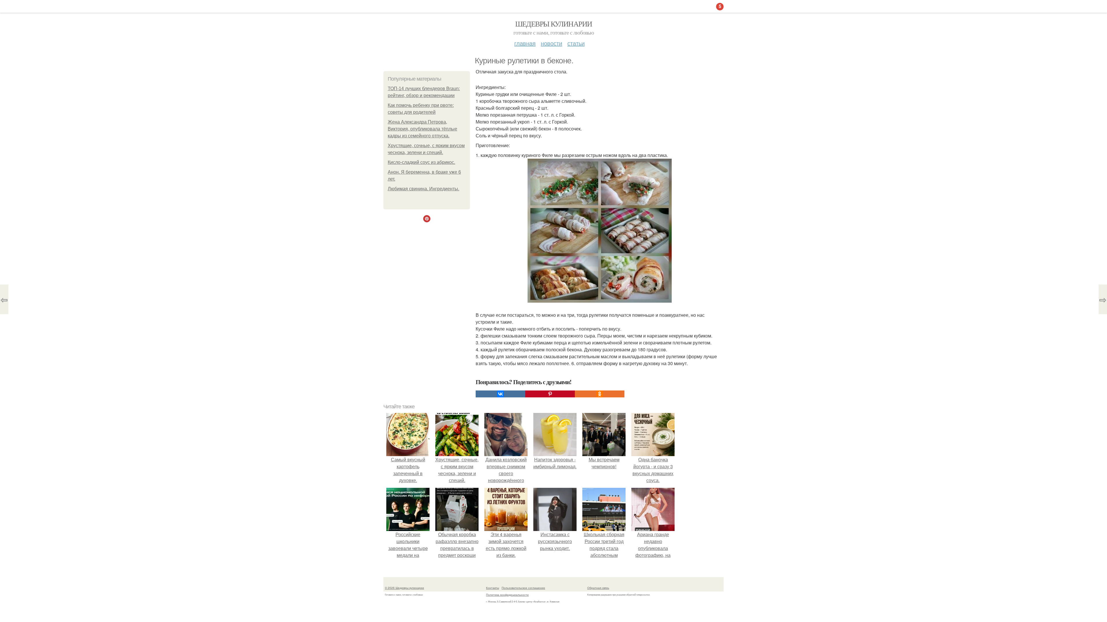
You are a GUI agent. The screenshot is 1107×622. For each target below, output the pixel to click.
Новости (551, 43)
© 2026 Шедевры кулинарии (404, 588)
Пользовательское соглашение (523, 588)
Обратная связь (598, 588)
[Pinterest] (550, 393)
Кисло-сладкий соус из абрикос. (421, 162)
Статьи (576, 43)
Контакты (492, 588)
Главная (525, 43)
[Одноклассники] (599, 393)
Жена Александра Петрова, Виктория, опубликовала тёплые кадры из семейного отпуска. (422, 129)
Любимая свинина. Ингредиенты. (423, 188)
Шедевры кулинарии (553, 24)
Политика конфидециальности (507, 595)
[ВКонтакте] (500, 393)
